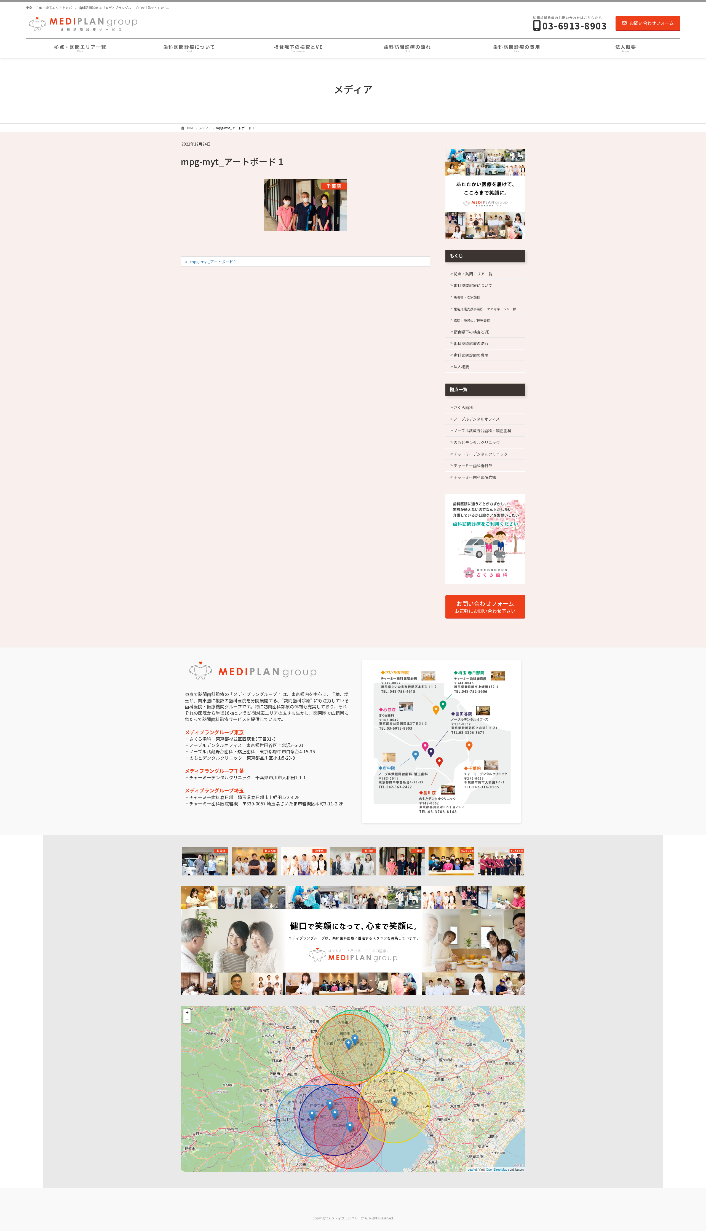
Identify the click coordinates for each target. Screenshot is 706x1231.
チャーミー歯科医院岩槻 (475, 477)
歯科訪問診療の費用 (471, 355)
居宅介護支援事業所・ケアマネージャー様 (485, 309)
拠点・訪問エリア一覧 (473, 273)
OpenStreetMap (496, 1169)
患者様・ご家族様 (467, 297)
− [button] (187, 1020)
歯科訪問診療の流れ (471, 343)
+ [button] (187, 1012)
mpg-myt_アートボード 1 (213, 261)
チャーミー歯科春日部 (473, 465)
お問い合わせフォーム (652, 23)
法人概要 (461, 366)
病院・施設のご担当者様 (472, 320)
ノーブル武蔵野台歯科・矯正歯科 (482, 430)
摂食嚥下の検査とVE (471, 332)
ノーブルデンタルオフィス (477, 419)
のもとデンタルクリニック (477, 442)
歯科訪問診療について (473, 285)
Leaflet (472, 1169)
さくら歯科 (463, 407)
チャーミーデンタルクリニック (481, 454)
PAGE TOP (686, 1189)
